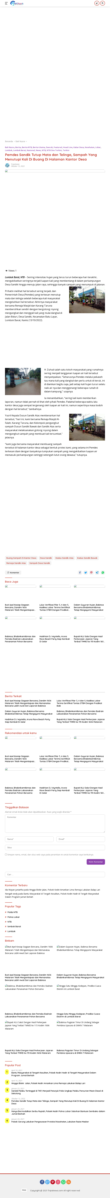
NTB (44, 150)
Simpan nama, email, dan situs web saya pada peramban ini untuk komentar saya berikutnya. (50, 854)
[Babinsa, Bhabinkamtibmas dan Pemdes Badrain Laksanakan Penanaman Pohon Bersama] (20, 625)
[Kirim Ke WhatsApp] (103, 572)
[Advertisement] (57, 27)
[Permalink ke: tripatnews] (7, 165)
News (38, 150)
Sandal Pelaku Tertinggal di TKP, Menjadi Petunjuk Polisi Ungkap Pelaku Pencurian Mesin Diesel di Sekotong (57, 1092)
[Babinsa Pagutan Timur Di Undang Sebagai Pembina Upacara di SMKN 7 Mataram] (81, 1034)
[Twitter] (47, 1182)
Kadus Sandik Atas (64, 558)
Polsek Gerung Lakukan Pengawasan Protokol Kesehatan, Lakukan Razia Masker (50, 1121)
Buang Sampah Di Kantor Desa (21, 558)
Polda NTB (13, 912)
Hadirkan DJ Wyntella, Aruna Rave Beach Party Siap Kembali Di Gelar (55, 639)
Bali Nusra (9, 147)
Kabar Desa (78, 147)
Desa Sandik (46, 558)
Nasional (31, 150)
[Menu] (7, 3)
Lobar (98, 147)
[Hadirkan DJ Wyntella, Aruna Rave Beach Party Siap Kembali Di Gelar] (55, 625)
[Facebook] (42, 1182)
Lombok (8, 150)
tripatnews (15, 164)
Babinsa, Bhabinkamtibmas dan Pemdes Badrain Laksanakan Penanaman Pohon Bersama (20, 639)
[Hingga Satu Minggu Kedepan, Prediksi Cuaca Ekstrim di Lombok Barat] (81, 997)
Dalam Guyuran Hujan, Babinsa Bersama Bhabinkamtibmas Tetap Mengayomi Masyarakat (89, 607)
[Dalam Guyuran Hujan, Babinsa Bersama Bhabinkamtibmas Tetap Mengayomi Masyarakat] (89, 593)
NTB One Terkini (54, 150)
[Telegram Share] (97, 572)
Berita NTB (27, 147)
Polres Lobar (14, 917)
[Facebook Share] (80, 572)
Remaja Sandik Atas (16, 563)
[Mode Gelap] (96, 3)
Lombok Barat (19, 150)
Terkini (66, 150)
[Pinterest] (52, 1182)
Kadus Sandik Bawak (87, 558)
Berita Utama (39, 147)
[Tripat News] (16, 3)
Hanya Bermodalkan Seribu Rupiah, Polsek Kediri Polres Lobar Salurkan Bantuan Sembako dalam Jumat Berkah (58, 1112)
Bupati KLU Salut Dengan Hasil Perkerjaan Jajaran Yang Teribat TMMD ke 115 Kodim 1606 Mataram (89, 639)
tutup (24, 1190)
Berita (18, 147)
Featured (58, 147)
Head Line (67, 147)
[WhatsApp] (63, 1182)
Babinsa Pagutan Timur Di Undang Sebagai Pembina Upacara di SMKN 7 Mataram (77, 1051)
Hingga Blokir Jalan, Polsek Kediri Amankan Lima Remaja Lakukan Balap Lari (64, 889)
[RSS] (68, 1182)
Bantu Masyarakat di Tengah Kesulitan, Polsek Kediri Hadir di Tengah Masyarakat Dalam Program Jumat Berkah (53, 1074)
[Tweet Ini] (86, 572)
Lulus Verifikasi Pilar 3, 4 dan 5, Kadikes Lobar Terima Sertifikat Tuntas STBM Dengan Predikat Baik (55, 607)
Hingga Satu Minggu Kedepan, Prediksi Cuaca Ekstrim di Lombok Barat (78, 1015)
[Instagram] (58, 1182)
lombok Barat (14, 926)
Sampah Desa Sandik (40, 563)
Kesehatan (89, 147)
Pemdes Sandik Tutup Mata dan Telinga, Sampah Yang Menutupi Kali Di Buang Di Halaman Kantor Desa (58, 1102)
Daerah (49, 147)
